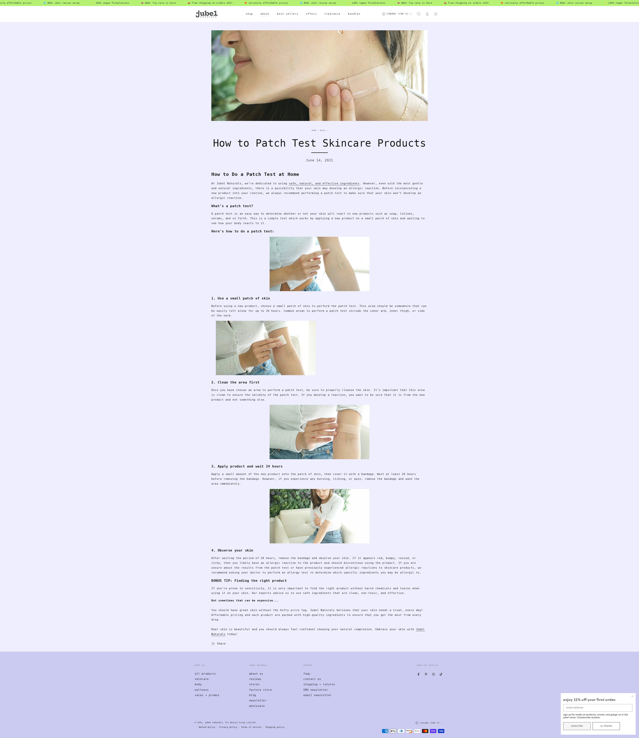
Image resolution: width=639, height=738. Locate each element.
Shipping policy (274, 727)
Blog (322, 130)
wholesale (257, 706)
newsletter (258, 700)
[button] (418, 14)
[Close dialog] (632, 696)
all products (205, 673)
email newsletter (317, 695)
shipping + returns (319, 684)
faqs (306, 673)
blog (252, 695)
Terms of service (251, 727)
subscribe (577, 726)
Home (314, 130)
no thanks (606, 726)
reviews (255, 679)
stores (254, 684)
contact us (312, 679)
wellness (202, 689)
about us (256, 673)
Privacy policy (228, 727)
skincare (202, 679)
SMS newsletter (315, 689)
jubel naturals (213, 722)
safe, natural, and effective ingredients (324, 183)
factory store (260, 689)
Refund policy (207, 727)
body (198, 684)
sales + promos (207, 695)
